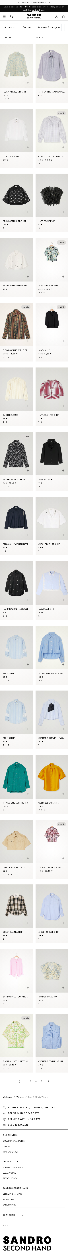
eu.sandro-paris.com (40, 2)
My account (9, 1199)
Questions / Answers (13, 1141)
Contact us (8, 1146)
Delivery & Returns (12, 1194)
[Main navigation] (4, 16)
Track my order (10, 1152)
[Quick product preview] (27, 82)
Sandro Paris (9, 1205)
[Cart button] (63, 16)
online (35, 10)
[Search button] (11, 16)
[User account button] (56, 16)
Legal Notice (9, 1173)
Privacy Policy (10, 1178)
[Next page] (48, 1081)
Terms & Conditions (12, 1167)
